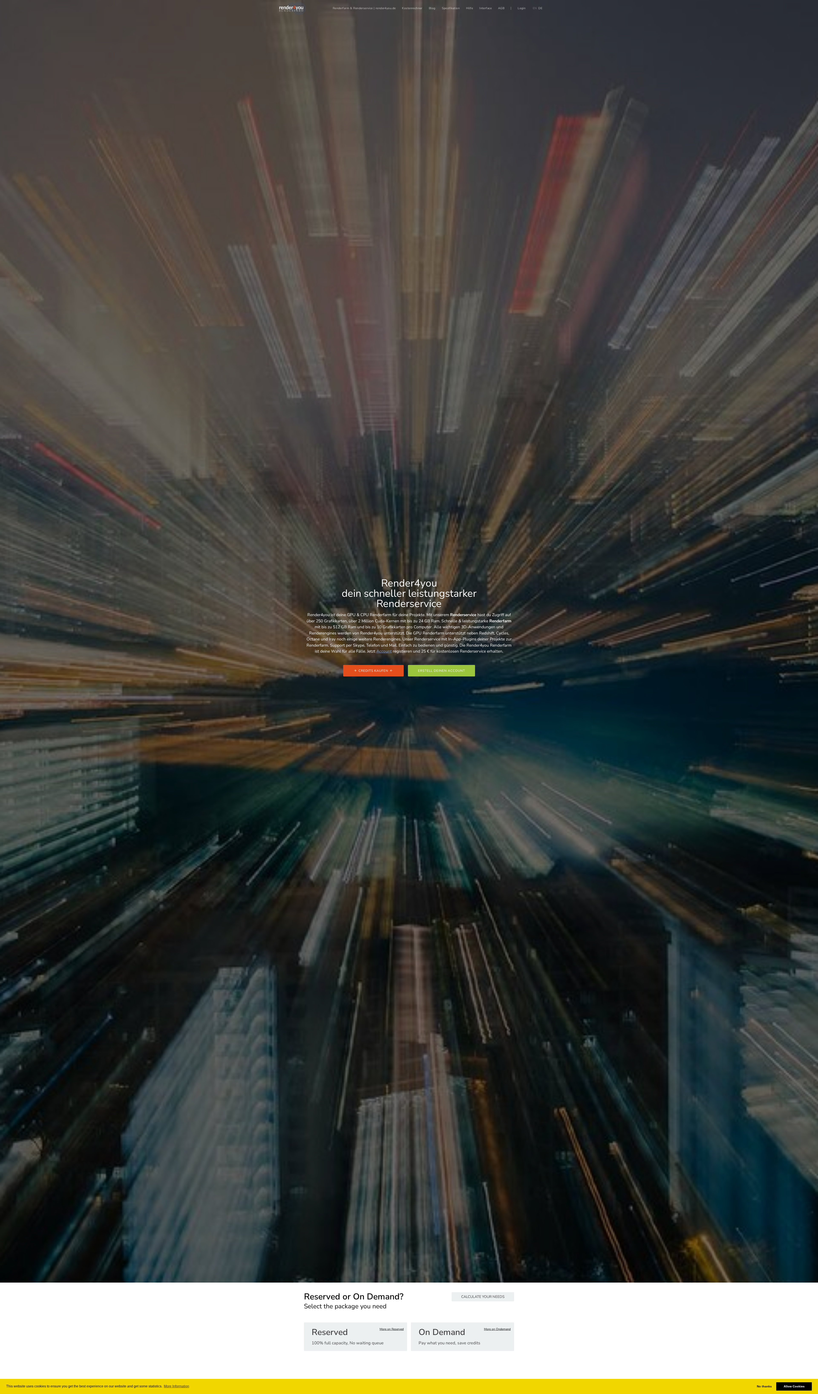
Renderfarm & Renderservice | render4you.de (364, 8)
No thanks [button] (764, 1386)
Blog (432, 8)
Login (522, 8)
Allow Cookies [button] (794, 1386)
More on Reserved (392, 1329)
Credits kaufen (373, 671)
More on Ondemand (497, 1329)
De (540, 8)
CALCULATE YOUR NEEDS (482, 1296)
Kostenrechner (412, 8)
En (535, 8)
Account (384, 651)
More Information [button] (176, 1386)
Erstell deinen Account (441, 671)
